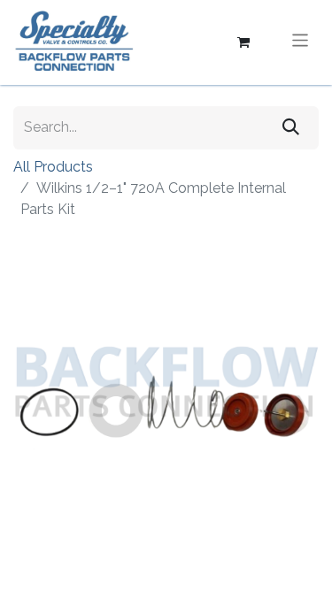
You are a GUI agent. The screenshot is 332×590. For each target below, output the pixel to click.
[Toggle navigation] (301, 42)
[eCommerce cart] (243, 42)
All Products (53, 166)
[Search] (291, 127)
